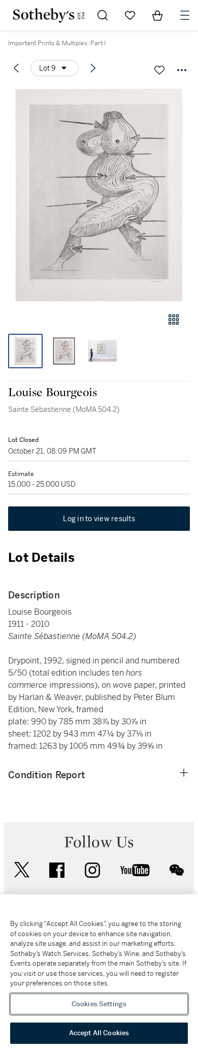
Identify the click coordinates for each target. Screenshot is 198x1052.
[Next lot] (93, 68)
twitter (21, 870)
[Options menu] (182, 70)
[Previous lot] (16, 68)
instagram (92, 870)
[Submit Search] (102, 15)
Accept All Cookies (99, 1033)
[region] (99, 973)
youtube (135, 870)
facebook (56, 870)
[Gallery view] (174, 319)
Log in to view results (99, 518)
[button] (99, 194)
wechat (177, 870)
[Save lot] (159, 70)
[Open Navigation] (185, 15)
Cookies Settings (99, 1004)
